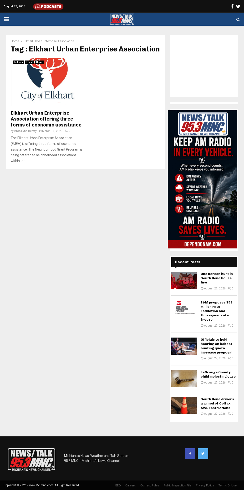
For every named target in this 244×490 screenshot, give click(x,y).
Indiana (18, 62)
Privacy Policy (205, 485)
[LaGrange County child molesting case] (184, 378)
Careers (130, 485)
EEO (118, 485)
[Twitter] (203, 453)
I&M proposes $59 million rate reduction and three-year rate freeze (217, 311)
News (39, 62)
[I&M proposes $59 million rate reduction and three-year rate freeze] (184, 309)
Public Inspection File (177, 485)
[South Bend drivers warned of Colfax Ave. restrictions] (184, 405)
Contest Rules (149, 485)
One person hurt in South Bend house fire (217, 278)
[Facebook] (190, 453)
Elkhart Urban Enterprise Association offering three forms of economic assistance (46, 119)
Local (29, 62)
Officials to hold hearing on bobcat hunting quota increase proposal (216, 346)
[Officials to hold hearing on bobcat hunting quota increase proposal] (184, 346)
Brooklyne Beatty (25, 131)
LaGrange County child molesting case (218, 374)
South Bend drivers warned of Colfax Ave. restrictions (217, 403)
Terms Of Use (228, 485)
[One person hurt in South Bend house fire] (184, 280)
